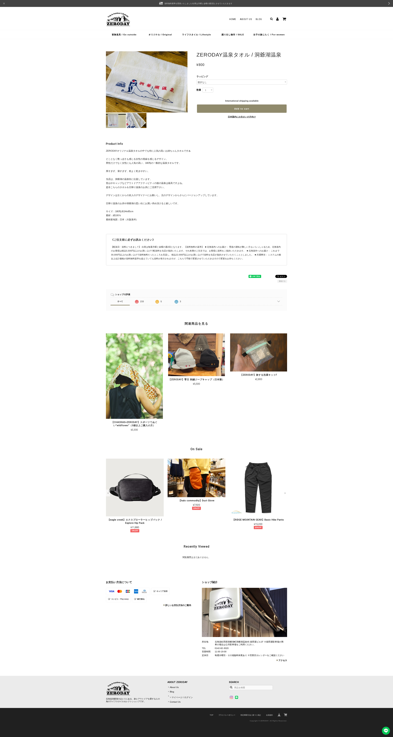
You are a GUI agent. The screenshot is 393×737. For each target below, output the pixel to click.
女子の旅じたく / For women (269, 34)
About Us (246, 19)
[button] (108, 493)
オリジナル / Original (160, 34)
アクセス (282, 660)
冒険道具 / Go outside (124, 34)
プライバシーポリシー (226, 715)
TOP (211, 715)
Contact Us (175, 702)
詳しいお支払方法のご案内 (178, 605)
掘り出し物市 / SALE (233, 34)
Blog (259, 19)
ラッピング (202, 76)
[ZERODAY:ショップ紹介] (244, 612)
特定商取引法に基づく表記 (251, 715)
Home (232, 19)
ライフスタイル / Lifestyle (196, 34)
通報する (282, 281)
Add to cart (241, 108)
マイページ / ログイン (182, 697)
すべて (120, 301)
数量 (198, 89)
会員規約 (269, 715)
